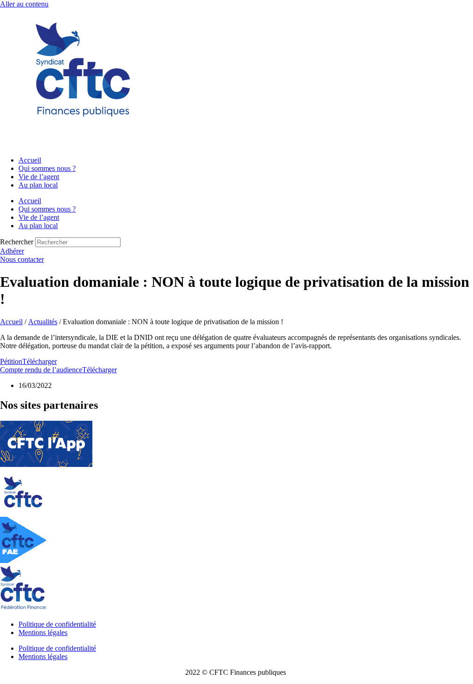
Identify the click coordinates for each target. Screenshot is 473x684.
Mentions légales (42, 632)
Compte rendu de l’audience (41, 370)
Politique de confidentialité (57, 624)
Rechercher (17, 242)
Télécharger (39, 361)
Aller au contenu (24, 4)
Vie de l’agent (38, 177)
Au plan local (38, 185)
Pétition (11, 361)
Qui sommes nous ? (47, 168)
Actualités (42, 322)
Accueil (29, 160)
